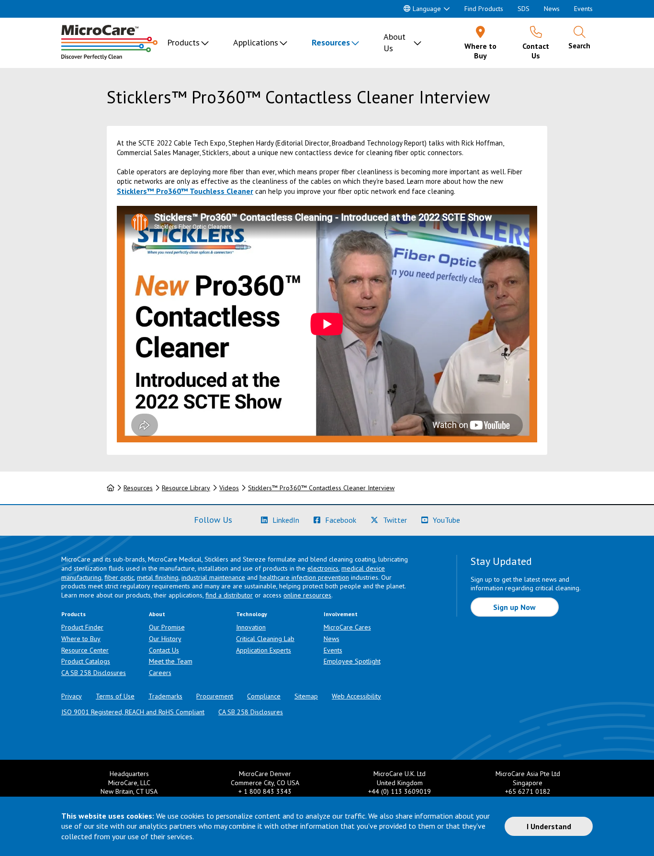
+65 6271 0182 (528, 791)
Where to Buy (81, 638)
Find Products (483, 8)
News (552, 8)
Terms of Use (115, 696)
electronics (322, 568)
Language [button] (427, 8)
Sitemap (306, 696)
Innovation (251, 627)
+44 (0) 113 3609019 (399, 791)
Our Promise (167, 627)
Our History (165, 638)
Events (583, 8)
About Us (394, 42)
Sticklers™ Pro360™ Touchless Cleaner (185, 191)
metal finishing (158, 577)
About (157, 614)
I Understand (549, 826)
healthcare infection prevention (304, 577)
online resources (307, 595)
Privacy (71, 696)
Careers (160, 672)
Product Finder (82, 627)
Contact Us (164, 650)
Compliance (264, 696)
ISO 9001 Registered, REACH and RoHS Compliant (132, 712)
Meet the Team (170, 661)
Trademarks (165, 696)
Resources (331, 42)
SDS (524, 8)
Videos (229, 488)
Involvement (341, 614)
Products (183, 42)
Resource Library (186, 488)
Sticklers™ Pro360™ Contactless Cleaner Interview (321, 488)
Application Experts (263, 650)
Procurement (214, 696)
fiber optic (119, 577)
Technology (251, 614)
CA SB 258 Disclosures (93, 672)
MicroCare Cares (347, 627)
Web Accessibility (356, 696)
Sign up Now (514, 607)
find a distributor (229, 595)
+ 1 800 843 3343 (265, 791)
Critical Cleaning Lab (265, 638)
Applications (255, 42)
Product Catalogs (85, 661)
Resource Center (85, 650)
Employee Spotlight (352, 661)
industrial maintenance (213, 577)
